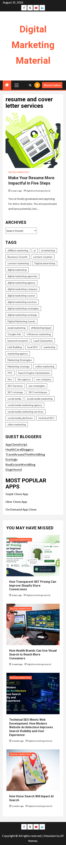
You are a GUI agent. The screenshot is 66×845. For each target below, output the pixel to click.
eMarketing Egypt (41, 327)
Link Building (15, 347)
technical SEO (46, 418)
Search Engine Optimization (34, 372)
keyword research (18, 340)
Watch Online (52, 85)
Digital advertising (44, 263)
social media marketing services (25, 411)
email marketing (16, 327)
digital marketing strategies (23, 308)
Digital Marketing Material (33, 45)
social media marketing (40, 398)
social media (14, 398)
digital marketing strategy (22, 314)
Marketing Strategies (20, 360)
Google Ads (14, 334)
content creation (42, 256)
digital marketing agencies (22, 276)
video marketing (17, 424)
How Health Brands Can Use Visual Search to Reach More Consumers (33, 654)
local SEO (32, 347)
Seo (10, 379)
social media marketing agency (25, 405)
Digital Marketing (18, 172)
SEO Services (15, 385)
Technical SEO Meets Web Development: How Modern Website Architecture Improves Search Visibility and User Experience (31, 727)
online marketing (44, 366)
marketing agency (18, 353)
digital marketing (17, 269)
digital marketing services (22, 302)
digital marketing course (21, 295)
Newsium (50, 835)
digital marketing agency (21, 282)
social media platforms (20, 418)
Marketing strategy (19, 366)
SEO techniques (38, 392)
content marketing (18, 263)
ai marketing (48, 250)
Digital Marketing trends (21, 321)
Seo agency (24, 379)
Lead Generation (43, 340)
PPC (10, 372)
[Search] (30, 85)
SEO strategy (15, 392)
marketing (49, 347)
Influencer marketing (39, 334)
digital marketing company (22, 289)
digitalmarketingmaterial (38, 190)
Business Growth (17, 256)
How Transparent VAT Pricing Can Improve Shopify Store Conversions (32, 585)
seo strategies (36, 385)
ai (35, 250)
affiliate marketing (18, 250)
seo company (43, 379)
